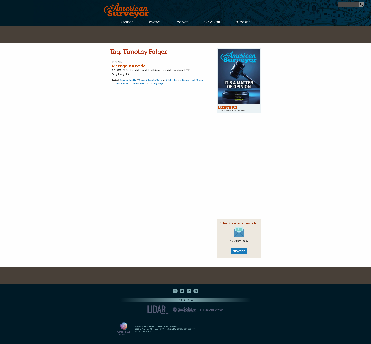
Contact (154, 22)
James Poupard (121, 83)
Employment (212, 22)
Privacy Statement (143, 331)
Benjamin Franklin (128, 80)
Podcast (182, 22)
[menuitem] (127, 23)
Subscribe (243, 22)
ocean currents (139, 83)
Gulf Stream (197, 80)
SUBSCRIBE (239, 251)
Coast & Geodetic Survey (151, 80)
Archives (127, 22)
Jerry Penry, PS (120, 74)
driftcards (184, 80)
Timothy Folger (156, 83)
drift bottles (171, 80)
